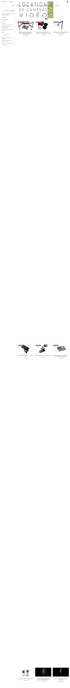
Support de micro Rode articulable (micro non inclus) (61, 33)
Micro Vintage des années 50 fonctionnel (60, 679)
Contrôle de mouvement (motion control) (7, 41)
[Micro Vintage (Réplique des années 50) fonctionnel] (42, 673)
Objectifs (4, 21)
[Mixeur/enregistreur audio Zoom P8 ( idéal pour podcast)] (59, 349)
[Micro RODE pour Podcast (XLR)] (42, 349)
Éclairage (4, 23)
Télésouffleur (4, 44)
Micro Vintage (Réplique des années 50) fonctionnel (43, 679)
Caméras (4, 17)
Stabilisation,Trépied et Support (7, 38)
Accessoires (5, 19)
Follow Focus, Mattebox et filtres (7, 30)
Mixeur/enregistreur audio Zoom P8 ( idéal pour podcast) (60, 356)
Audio (3, 32)
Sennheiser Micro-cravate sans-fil (25, 678)
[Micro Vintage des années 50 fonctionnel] (59, 673)
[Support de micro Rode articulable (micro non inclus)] (59, 26)
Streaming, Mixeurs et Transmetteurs (6, 27)
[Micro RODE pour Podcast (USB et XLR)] (24, 349)
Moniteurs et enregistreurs (7, 24)
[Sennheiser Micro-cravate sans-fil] (24, 673)
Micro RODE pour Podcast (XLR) (43, 355)
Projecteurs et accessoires (7, 43)
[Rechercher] (11, 2)
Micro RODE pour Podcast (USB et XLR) (26, 356)
